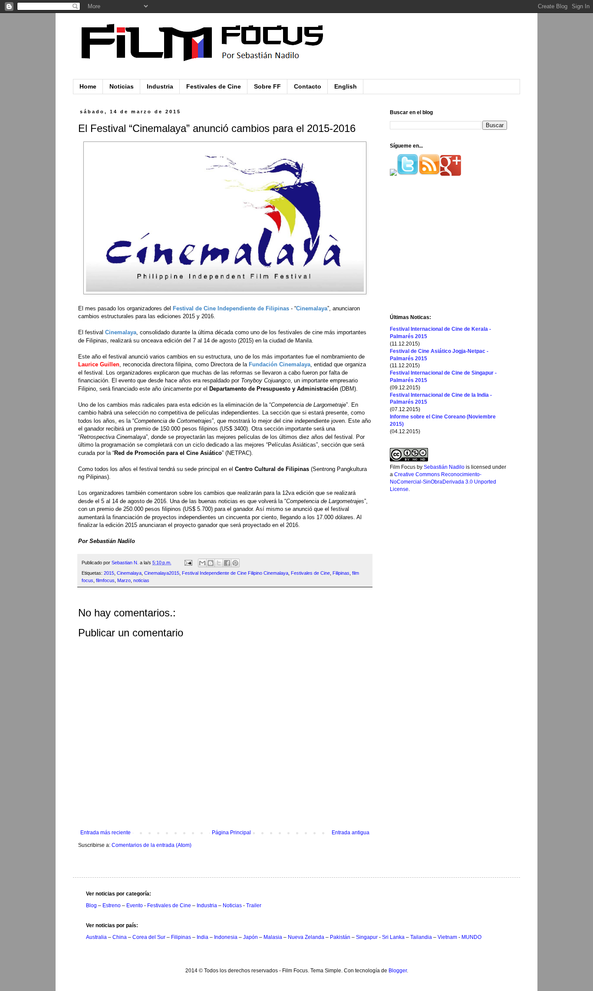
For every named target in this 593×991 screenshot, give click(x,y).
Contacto (307, 86)
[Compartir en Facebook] (227, 563)
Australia (96, 937)
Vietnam (447, 937)
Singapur (367, 937)
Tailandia (421, 937)
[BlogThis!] (210, 563)
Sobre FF (267, 86)
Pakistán (340, 937)
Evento (134, 905)
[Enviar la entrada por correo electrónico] (188, 562)
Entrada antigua (350, 833)
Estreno (111, 905)
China (119, 937)
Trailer (253, 905)
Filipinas (341, 573)
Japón (250, 937)
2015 (109, 573)
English (345, 86)
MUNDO (471, 937)
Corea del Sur (148, 937)
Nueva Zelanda (306, 937)
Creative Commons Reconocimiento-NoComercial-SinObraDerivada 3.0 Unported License (443, 481)
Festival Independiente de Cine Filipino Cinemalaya (235, 573)
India (202, 937)
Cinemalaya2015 (161, 573)
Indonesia (225, 937)
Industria (160, 86)
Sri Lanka (393, 937)
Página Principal (231, 833)
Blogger (398, 971)
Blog (91, 905)
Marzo (124, 580)
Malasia (273, 937)
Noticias (121, 86)
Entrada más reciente (105, 833)
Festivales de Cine (213, 86)
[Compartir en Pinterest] (235, 563)
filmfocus (105, 580)
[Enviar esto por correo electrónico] (202, 563)
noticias (141, 580)
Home (87, 86)
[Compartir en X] (218, 563)
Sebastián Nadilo (444, 467)
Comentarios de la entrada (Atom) (151, 845)
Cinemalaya (129, 573)
